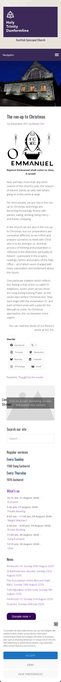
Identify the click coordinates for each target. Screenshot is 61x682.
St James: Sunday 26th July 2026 (25, 604)
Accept (30, 655)
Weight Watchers (17, 520)
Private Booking (16, 511)
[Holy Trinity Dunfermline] (30, 34)
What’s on (13, 490)
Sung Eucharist (16, 539)
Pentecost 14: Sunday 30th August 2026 (30, 566)
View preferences (30, 674)
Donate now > (21, 616)
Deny (30, 664)
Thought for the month (30, 377)
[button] (56, 624)
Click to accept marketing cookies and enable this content (30, 403)
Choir (10, 548)
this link (49, 329)
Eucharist (12, 502)
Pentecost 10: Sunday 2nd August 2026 (30, 599)
